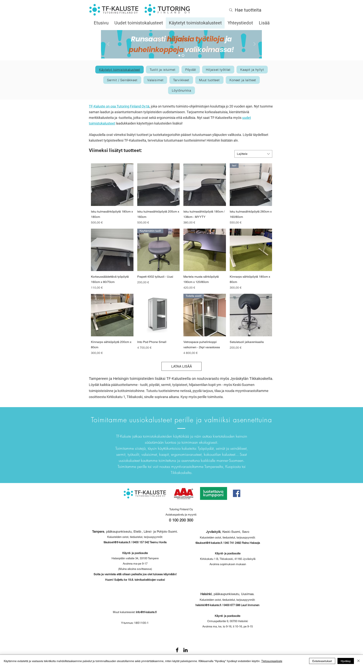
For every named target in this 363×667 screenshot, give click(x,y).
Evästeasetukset (322, 661)
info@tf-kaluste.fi (146, 612)
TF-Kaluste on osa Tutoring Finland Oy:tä (119, 106)
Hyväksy (346, 661)
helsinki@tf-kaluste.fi (208, 605)
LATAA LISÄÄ (181, 366)
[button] (162, 69)
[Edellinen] (108, 44)
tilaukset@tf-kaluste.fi (117, 542)
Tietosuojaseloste (271, 661)
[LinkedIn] (185, 650)
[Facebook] (236, 493)
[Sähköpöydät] (179, 55)
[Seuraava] (254, 44)
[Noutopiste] (183, 55)
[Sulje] (358, 661)
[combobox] (253, 154)
